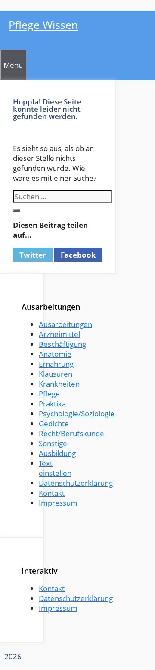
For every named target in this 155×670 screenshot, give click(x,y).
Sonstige (53, 443)
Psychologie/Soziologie (77, 413)
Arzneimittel (59, 334)
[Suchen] (16, 210)
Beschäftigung (62, 344)
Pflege (49, 394)
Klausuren (55, 374)
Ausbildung (57, 453)
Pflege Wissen (43, 24)
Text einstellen (55, 468)
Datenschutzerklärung (76, 483)
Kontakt (52, 493)
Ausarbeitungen (65, 324)
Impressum (58, 503)
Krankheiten (59, 384)
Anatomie (55, 354)
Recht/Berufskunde (71, 433)
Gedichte (54, 423)
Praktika (52, 404)
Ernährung (56, 364)
